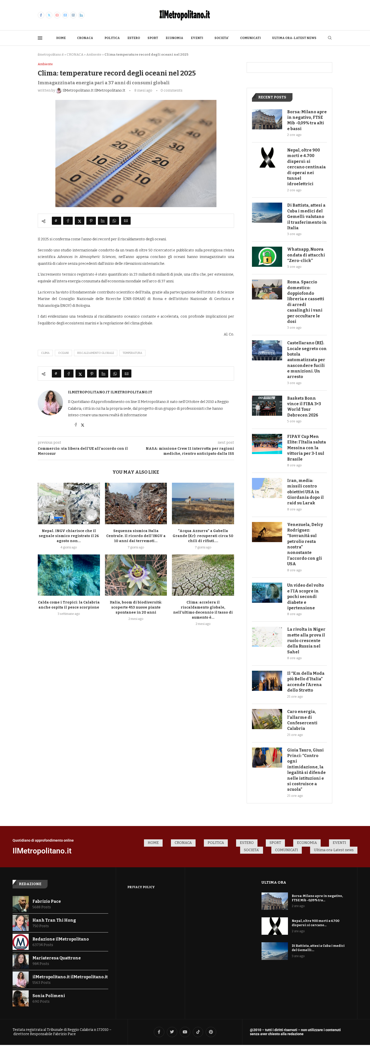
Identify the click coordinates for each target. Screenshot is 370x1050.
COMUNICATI (250, 38)
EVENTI (197, 38)
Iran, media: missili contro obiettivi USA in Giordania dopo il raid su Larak (305, 492)
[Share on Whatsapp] (114, 221)
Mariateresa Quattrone (56, 958)
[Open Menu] (40, 38)
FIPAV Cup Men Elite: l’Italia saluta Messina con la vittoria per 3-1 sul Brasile (306, 448)
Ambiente (93, 54)
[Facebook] (41, 15)
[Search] (329, 38)
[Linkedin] (81, 15)
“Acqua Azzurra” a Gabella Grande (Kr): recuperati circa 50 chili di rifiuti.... (203, 536)
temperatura (132, 353)
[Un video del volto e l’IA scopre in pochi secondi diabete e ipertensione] (267, 593)
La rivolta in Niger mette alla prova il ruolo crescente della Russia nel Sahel (306, 640)
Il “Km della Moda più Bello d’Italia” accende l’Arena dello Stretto (305, 682)
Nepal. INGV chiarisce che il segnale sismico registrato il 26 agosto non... (69, 536)
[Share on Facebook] (68, 221)
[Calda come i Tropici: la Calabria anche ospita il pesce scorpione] (69, 575)
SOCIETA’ (221, 38)
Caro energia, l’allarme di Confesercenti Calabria (302, 720)
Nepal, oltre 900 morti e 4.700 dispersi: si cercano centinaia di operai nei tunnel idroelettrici (306, 167)
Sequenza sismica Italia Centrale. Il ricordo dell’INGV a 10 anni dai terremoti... (136, 536)
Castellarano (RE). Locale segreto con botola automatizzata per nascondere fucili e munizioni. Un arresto (307, 360)
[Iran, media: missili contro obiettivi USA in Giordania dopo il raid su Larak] (267, 488)
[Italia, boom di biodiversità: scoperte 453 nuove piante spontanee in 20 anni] (136, 575)
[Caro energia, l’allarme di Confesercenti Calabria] (267, 719)
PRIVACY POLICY (141, 887)
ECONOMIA (174, 38)
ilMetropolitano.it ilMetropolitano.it (110, 392)
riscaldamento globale (95, 353)
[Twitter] (49, 15)
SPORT (152, 38)
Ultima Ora (274, 882)
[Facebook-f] (159, 1032)
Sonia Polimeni (48, 995)
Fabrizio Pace (46, 901)
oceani (63, 353)
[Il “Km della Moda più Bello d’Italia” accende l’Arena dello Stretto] (267, 681)
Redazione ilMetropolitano (60, 939)
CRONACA (85, 38)
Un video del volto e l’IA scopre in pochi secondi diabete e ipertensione (305, 596)
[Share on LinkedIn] (102, 221)
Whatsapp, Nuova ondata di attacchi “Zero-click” (306, 255)
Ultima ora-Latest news (294, 38)
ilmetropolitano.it (51, 54)
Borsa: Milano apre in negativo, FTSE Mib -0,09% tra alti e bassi (307, 120)
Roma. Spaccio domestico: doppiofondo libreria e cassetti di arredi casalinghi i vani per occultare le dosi (305, 302)
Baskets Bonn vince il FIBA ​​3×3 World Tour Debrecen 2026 (304, 407)
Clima (45, 353)
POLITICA (112, 38)
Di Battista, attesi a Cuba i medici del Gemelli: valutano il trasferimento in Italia (307, 216)
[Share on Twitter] (79, 221)
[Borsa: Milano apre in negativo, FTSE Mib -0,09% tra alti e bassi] (267, 119)
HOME (61, 38)
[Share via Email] (126, 221)
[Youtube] (57, 15)
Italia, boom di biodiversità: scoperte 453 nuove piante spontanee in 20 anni (136, 607)
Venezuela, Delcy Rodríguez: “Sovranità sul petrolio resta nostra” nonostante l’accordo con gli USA (305, 544)
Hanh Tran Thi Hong (54, 920)
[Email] (65, 15)
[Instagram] (73, 15)
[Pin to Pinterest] (91, 221)
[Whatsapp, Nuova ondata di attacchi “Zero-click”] (267, 257)
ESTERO (133, 38)
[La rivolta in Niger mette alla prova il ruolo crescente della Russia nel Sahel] (267, 637)
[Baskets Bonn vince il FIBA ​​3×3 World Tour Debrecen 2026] (267, 406)
